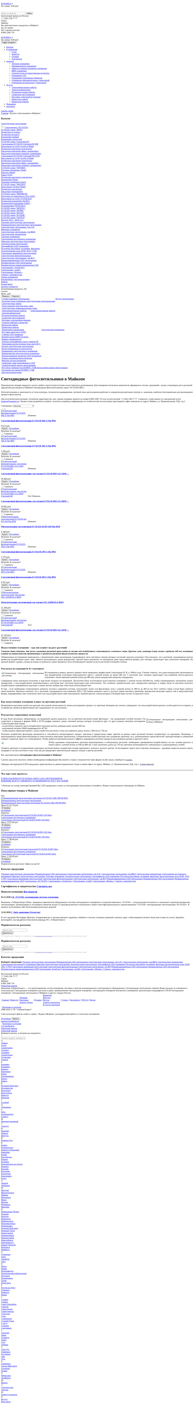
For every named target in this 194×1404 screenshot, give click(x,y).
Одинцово (5, 1254)
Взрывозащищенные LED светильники (130, 967)
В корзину (6, 808)
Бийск (4, 1074)
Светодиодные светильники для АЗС (106, 962)
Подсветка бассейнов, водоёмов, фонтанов (145, 964)
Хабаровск (6, 1364)
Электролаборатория (21, 90)
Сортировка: (6, 406)
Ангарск (5, 1050)
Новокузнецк (7, 1233)
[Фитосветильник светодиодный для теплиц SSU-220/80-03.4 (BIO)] (14, 597)
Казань (4, 1145)
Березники (6, 1071)
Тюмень (4, 1345)
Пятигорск (6, 1283)
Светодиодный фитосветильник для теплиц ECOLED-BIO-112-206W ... (35, 501)
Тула (3, 1342)
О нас (14, 52)
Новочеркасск (7, 1242)
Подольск (5, 1276)
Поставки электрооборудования (26, 97)
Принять (16, 1019)
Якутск (4, 1399)
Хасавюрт (5, 1368)
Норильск (5, 1247)
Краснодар (6, 1174)
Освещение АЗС (19, 75)
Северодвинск (7, 1311)
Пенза (3, 1266)
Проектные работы (20, 102)
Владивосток (7, 1088)
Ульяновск (5, 1352)
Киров (4, 1155)
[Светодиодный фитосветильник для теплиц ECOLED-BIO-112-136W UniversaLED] (14, 468)
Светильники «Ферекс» (92, 969)
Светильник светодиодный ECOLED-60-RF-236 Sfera (25, 837)
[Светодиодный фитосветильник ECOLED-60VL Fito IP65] (14, 572)
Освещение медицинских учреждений (29, 83)
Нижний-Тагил (8, 1231)
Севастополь (7, 1309)
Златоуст (5, 1126)
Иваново (5, 1131)
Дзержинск (6, 1107)
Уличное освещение (21, 64)
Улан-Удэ (5, 1349)
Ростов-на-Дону (8, 1288)
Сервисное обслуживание (23, 94)
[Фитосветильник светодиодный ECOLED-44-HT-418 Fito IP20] (14, 521)
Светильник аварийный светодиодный (30, 967)
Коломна (5, 1162)
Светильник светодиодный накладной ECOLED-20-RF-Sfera (28, 854)
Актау (3, 1045)
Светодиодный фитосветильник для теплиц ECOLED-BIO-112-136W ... (35, 474)
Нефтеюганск (7, 1221)
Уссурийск (6, 1354)
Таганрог (5, 1333)
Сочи (3, 1316)
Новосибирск (7, 1240)
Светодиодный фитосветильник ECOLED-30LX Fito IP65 (28, 446)
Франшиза (11, 104)
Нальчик (5, 1214)
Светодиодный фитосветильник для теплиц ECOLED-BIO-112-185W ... (35, 630)
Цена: (3, 805)
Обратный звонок (9, 986)
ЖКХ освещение (19, 71)
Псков (4, 1280)
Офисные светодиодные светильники (53, 964)
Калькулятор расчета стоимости (9, 285)
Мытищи (5, 1207)
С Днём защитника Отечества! (25, 912)
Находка (5, 1216)
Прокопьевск (7, 1278)
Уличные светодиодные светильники (39, 962)
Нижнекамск (7, 1226)
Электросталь (7, 1387)
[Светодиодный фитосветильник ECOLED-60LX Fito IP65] (14, 415)
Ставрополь (6, 1318)
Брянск (4, 1081)
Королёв (5, 1169)
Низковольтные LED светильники (163, 967)
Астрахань (6, 1057)
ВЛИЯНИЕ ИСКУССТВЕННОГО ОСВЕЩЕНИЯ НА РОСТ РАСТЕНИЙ (34, 781)
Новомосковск (7, 1235)
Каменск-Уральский (10, 1150)
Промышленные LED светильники (72, 962)
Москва (4, 1202)
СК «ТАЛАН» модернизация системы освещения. (35, 897)
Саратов (4, 1307)
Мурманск (5, 1204)
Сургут (4, 1323)
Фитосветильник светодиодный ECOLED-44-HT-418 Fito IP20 (30, 526)
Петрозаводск (7, 1271)
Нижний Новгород (9, 1228)
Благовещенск (7, 1076)
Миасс (4, 1200)
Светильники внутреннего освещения (18, 817)
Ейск (3, 1112)
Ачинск (4, 1060)
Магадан (5, 1190)
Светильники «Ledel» (71, 969)
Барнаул (4, 1069)
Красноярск (6, 1176)
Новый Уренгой (8, 1245)
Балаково (5, 1064)
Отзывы (15, 56)
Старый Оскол (7, 1321)
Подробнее (14, 428)
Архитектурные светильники (84, 964)
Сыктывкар (6, 1328)
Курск (3, 1178)
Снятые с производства (113, 969)
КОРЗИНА (6, 4)
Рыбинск (5, 1292)
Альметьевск (7, 1048)
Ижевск (4, 1133)
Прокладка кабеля (20, 99)
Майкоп (4, 1195)
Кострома (5, 1171)
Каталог (10, 47)
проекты (10, 61)
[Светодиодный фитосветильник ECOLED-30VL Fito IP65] (14, 547)
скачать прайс (7, 111)
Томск (4, 1340)
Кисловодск (6, 1157)
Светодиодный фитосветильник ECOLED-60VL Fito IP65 (28, 577)
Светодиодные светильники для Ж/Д (95, 967)
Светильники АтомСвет (50, 969)
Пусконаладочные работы (23, 92)
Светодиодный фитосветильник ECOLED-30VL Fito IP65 (28, 552)
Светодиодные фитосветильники (63, 967)
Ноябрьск (5, 1250)
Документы (17, 59)
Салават (4, 1299)
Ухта (3, 1359)
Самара (4, 1302)
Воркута (5, 1095)
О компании (11, 49)
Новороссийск (7, 1238)
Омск (3, 1257)
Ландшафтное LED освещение (112, 964)
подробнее (6, 810)
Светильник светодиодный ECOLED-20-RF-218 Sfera (25, 820)
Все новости (30, 891)
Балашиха (5, 1067)
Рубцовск (5, 1290)
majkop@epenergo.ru (10, 401)
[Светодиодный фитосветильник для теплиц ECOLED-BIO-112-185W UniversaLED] (14, 625)
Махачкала (6, 1197)
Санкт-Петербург (9, 1304)
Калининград (7, 1147)
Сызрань (5, 1326)
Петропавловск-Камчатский (14, 1273)
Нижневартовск (8, 1223)
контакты (10, 106)
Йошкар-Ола (7, 1140)
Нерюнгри (6, 1219)
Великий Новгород (9, 1086)
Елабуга (4, 1117)
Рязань (4, 1295)
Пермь (4, 1269)
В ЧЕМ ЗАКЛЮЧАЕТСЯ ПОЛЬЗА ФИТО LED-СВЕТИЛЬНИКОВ (31, 778)
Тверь (3, 1335)
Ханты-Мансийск (9, 1366)
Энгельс (4, 1390)
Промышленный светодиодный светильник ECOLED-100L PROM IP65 (33, 803)
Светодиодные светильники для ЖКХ (140, 962)
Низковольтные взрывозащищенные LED (20, 969)
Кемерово (5, 1152)
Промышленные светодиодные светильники (21, 800)
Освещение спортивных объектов (27, 78)
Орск (3, 1261)
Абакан (4, 1043)
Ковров (4, 1159)
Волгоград (6, 1090)
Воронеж (5, 1098)
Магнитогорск (7, 1193)
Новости (15, 54)
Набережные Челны (10, 1212)
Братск (4, 1079)
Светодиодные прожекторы (170, 962)
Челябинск (6, 1378)
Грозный (5, 1102)
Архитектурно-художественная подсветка (30, 73)
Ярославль (6, 1402)
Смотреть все (44, 886)
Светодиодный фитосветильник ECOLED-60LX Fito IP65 (28, 421)
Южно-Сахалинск (9, 1394)
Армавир (5, 1052)
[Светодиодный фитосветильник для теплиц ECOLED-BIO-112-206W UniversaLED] (14, 496)
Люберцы (5, 1185)
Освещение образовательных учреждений (30, 80)
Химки (4, 1371)
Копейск (5, 1166)
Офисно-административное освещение (29, 68)
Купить (5, 429)
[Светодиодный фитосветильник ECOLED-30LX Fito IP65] (14, 441)
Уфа (3, 1356)
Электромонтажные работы (24, 87)
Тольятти (5, 1337)
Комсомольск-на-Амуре (11, 1164)
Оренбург (5, 1259)
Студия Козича (7, 1026)
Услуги (9, 85)
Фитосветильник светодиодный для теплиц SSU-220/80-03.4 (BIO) (32, 602)
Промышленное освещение (24, 66)
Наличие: (5, 431)
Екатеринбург (7, 1114)
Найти (29, 13)
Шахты (4, 1383)
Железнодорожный (9, 1121)
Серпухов (5, 1314)
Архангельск (7, 1055)
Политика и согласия (11, 1007)
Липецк (4, 1183)
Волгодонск (6, 1093)
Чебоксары (6, 1375)
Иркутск (5, 1136)
